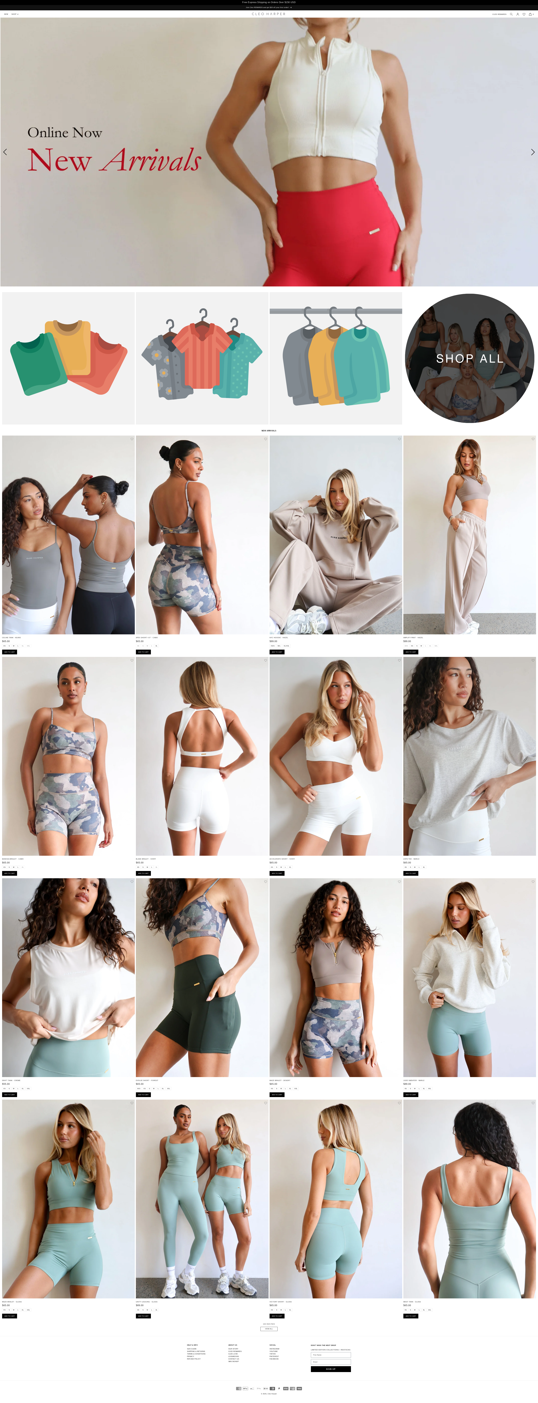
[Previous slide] (5, 152)
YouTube (274, 1351)
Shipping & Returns (196, 1351)
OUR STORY (233, 1349)
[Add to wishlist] (132, 439)
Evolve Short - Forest (147, 1080)
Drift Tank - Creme (11, 1080)
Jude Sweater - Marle (414, 1080)
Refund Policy (194, 1359)
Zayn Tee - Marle (411, 859)
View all (269, 1329)
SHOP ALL (407, 295)
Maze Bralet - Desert (280, 1080)
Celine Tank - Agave (11, 637)
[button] (511, 14)
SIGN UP (331, 1369)
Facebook (274, 1359)
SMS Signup (233, 1361)
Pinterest (274, 1356)
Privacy (190, 1356)
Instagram (274, 1349)
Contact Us (233, 1359)
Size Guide (192, 1349)
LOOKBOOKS (233, 1356)
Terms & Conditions (196, 1354)
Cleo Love (233, 1354)
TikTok (273, 1354)
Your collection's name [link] (14, 295)
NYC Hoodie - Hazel (279, 637)
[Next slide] (533, 152)
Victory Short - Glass (281, 1302)
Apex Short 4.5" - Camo (147, 637)
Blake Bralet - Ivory (146, 859)
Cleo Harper (272, 1394)
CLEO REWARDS (499, 14)
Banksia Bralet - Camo (13, 859)
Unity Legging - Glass (146, 1302)
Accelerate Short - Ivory (282, 859)
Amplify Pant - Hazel (413, 637)
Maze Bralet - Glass (12, 1302)
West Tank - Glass (412, 1302)
